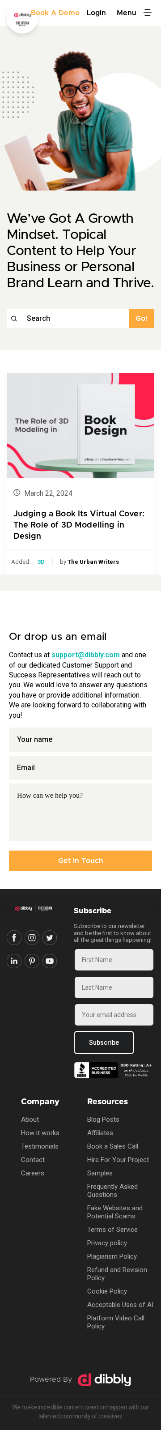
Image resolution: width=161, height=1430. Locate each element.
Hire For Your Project (118, 1160)
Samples (100, 1173)
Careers (32, 1173)
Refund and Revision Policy (117, 1274)
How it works (40, 1133)
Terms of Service (112, 1230)
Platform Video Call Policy (115, 1322)
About (30, 1119)
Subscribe (104, 1042)
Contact (33, 1160)
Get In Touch (80, 860)
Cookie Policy (107, 1291)
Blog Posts (103, 1119)
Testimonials (40, 1146)
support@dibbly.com (85, 655)
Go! (142, 318)
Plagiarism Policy (112, 1256)
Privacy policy (107, 1243)
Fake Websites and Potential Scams (115, 1212)
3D (41, 561)
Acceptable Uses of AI (120, 1305)
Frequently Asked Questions (112, 1191)
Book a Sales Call (112, 1146)
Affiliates (100, 1133)
